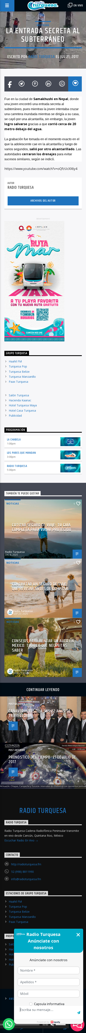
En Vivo (78, 5)
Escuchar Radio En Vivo (19, 840)
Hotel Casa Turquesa (22, 410)
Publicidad (15, 415)
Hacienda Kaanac (20, 400)
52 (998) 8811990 (22, 872)
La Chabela (14, 439)
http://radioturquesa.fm (26, 864)
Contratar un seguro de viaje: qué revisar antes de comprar (40, 587)
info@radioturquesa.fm (26, 879)
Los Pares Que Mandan (21, 452)
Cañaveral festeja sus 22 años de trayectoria (40, 713)
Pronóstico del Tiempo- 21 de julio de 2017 (42, 760)
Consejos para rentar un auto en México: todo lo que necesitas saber (43, 645)
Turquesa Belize (19, 371)
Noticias (43, 25)
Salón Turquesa (19, 395)
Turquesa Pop (18, 366)
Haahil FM (15, 361)
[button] (9, 1024)
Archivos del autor (43, 200)
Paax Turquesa (18, 382)
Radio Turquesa (41, 57)
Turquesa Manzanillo (22, 376)
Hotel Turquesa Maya (23, 405)
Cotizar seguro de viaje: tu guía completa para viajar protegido (41, 527)
